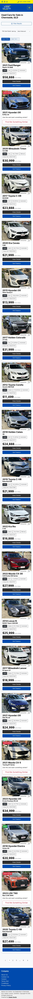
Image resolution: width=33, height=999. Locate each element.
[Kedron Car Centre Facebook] (2, 2)
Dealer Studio (13, 997)
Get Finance (17, 85)
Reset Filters (5, 39)
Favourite (23, 62)
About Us (4, 975)
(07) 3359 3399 (25, 1)
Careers (4, 979)
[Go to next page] (27, 960)
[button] (29, 7)
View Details (16, 81)
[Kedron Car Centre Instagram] (5, 2)
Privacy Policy (6, 985)
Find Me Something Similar (16, 122)
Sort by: (14, 31)
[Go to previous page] (5, 960)
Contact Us (5, 977)
